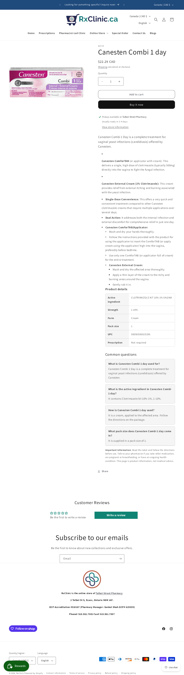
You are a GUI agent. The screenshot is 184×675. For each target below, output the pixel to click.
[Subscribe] (120, 558)
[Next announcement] (124, 4)
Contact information (56, 673)
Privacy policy (94, 673)
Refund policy (111, 673)
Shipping (102, 66)
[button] (99, 33)
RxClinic (20, 673)
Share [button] (105, 471)
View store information (115, 127)
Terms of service (76, 673)
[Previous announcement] (60, 4)
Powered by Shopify (33, 673)
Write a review (116, 515)
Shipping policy (128, 673)
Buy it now (136, 104)
